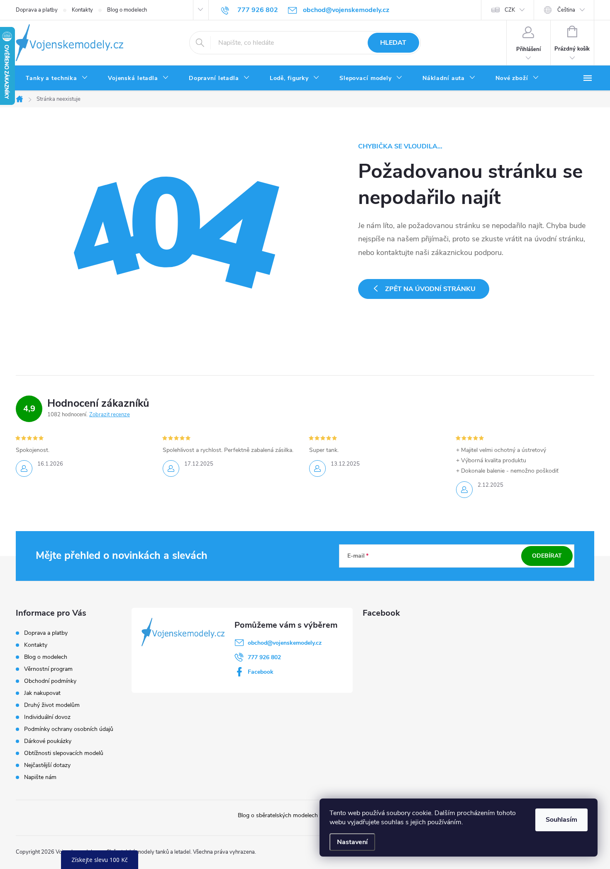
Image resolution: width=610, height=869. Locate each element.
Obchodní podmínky (50, 681)
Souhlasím (561, 819)
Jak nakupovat (42, 693)
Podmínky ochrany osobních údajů (68, 729)
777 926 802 (264, 657)
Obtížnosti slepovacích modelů (63, 753)
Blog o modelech (127, 10)
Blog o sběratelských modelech (278, 815)
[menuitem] (57, 78)
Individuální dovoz (47, 717)
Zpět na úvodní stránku (430, 289)
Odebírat (547, 556)
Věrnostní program (48, 669)
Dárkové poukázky (47, 741)
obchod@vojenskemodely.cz (285, 643)
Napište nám (40, 777)
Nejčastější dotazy (47, 765)
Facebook (260, 672)
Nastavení (352, 842)
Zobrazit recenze (109, 414)
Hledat (393, 42)
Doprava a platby (37, 10)
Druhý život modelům (52, 705)
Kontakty (82, 10)
